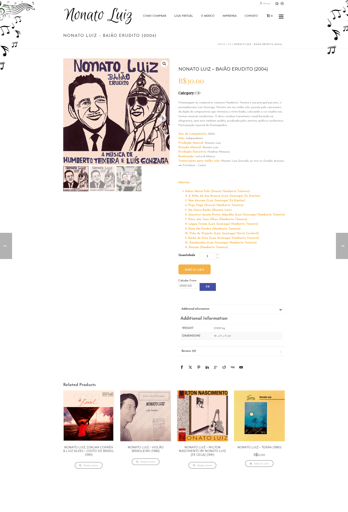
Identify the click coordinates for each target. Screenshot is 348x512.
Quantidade (186, 255)
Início (221, 44)
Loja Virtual (183, 16)
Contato (251, 16)
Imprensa (230, 16)
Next (163, 118)
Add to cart (194, 269)
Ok (208, 287)
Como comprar (154, 16)
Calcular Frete (187, 280)
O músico (207, 16)
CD (229, 44)
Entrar (266, 3)
